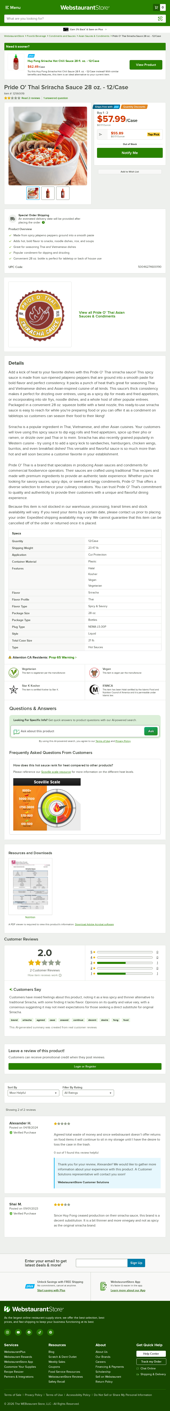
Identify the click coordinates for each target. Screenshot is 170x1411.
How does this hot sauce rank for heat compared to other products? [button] (63, 765)
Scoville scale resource (56, 771)
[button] (33, 193)
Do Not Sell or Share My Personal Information (123, 1395)
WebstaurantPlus (15, 1351)
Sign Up (136, 1263)
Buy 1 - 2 (102, 112)
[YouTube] (18, 1332)
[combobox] (85, 18)
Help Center (151, 1353)
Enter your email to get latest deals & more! (46, 1263)
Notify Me (130, 153)
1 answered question (56, 98)
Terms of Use (103, 741)
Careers (101, 1361)
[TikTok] (39, 1332)
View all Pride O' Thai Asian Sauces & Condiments (102, 314)
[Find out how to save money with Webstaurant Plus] (31, 55)
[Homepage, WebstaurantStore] (85, 7)
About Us (102, 1351)
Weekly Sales (57, 1361)
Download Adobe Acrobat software (94, 924)
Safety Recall (57, 1381)
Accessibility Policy (78, 1395)
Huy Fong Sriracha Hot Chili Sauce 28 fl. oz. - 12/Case (63, 61)
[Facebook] (29, 1332)
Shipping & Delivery (153, 1374)
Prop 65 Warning (61, 657)
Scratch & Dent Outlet (62, 1356)
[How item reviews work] (60, 975)
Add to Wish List (130, 171)
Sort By (12, 1087)
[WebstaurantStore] (56, 1309)
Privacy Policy (123, 741)
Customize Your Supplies (20, 1366)
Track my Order (151, 1361)
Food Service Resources (64, 1371)
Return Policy (104, 1381)
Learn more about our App (128, 1290)
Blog (51, 1351)
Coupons (54, 1366)
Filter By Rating (72, 1087)
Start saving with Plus (51, 1290)
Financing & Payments (110, 1366)
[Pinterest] (50, 1332)
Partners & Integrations (19, 1376)
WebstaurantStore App (18, 1361)
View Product (146, 65)
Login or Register (85, 1066)
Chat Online (148, 1368)
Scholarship (103, 1371)
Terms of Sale (12, 1395)
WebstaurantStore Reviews (66, 1376)
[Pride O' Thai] (40, 314)
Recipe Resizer (14, 1371)
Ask (151, 731)
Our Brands (103, 1356)
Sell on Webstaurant (108, 1376)
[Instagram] (7, 1332)
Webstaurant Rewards (18, 1356)
